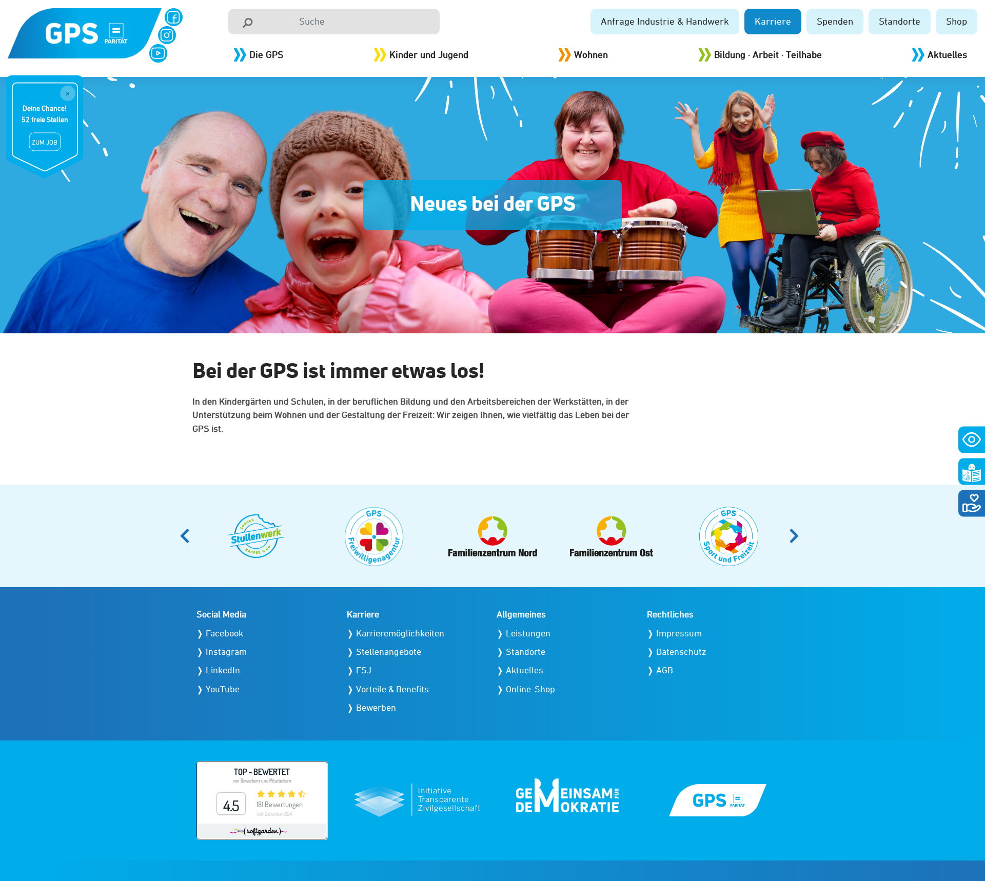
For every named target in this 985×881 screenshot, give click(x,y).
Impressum (679, 633)
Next (797, 536)
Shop (956, 21)
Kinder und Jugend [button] (428, 54)
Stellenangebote (388, 651)
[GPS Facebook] (174, 17)
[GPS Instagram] (167, 35)
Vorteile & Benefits (392, 689)
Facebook (224, 633)
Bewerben (376, 707)
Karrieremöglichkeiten (400, 633)
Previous (188, 536)
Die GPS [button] (266, 54)
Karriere (773, 21)
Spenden (835, 21)
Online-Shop (530, 689)
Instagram (226, 651)
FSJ (363, 670)
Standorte (899, 21)
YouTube (223, 689)
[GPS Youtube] (158, 53)
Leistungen (528, 633)
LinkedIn (223, 670)
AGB (664, 670)
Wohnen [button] (591, 54)
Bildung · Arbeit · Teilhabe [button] (768, 54)
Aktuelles (947, 54)
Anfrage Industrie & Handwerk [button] (665, 21)
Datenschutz (681, 651)
